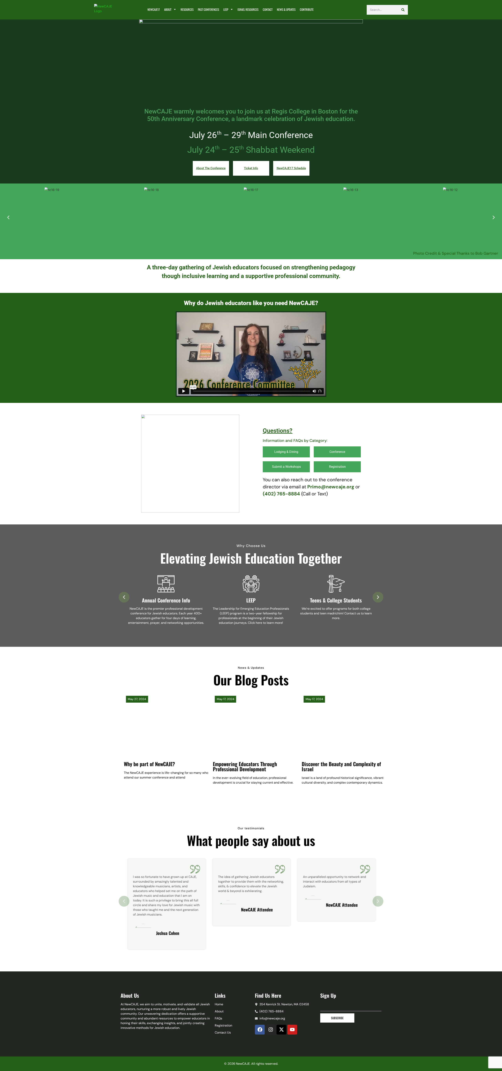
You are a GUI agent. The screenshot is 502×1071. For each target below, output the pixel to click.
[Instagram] (271, 1030)
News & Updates (286, 9)
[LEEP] (251, 584)
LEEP (225, 9)
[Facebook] (260, 1030)
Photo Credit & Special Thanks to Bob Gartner (455, 253)
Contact (268, 9)
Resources (187, 9)
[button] (8, 217)
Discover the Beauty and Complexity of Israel (336, 766)
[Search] (403, 10)
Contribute (307, 9)
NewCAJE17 (153, 9)
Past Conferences (208, 9)
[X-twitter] (281, 1030)
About (167, 9)
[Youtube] (292, 1030)
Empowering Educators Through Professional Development (239, 766)
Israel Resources (247, 9)
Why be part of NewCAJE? (144, 764)
